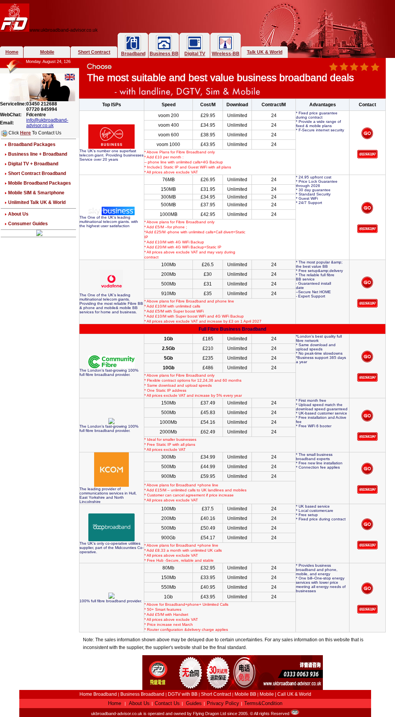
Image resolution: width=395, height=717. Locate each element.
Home (12, 52)
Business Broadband (142, 694)
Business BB (164, 53)
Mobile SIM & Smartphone (36, 192)
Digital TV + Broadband (33, 164)
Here (25, 133)
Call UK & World (294, 694)
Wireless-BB (226, 53)
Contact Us (167, 703)
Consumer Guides (28, 223)
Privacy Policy (223, 703)
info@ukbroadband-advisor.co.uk (47, 122)
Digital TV (194, 53)
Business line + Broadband (37, 154)
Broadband (133, 53)
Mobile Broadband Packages (39, 183)
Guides (194, 703)
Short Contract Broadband (37, 173)
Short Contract (94, 52)
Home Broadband (98, 694)
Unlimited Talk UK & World (37, 202)
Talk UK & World (264, 52)
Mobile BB (245, 694)
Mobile (47, 52)
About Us (18, 214)
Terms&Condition (263, 703)
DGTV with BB (183, 694)
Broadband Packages (32, 144)
